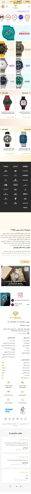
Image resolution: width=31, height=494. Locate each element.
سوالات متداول (26, 345)
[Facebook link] (25, 419)
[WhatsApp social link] (9, 419)
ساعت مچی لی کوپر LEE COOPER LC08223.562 (8, 149)
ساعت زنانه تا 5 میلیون (9, 352)
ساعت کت (15, 375)
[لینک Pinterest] (17, 419)
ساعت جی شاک (15, 368)
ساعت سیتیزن (15, 370)
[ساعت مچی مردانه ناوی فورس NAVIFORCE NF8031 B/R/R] (7, 103)
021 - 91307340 (21, 322)
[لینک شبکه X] (21, 419)
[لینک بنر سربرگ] (18, 2)
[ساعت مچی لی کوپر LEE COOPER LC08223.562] (7, 139)
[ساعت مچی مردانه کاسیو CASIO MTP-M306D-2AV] (23, 139)
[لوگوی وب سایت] (15, 6)
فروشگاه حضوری (25, 353)
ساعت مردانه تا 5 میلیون (9, 343)
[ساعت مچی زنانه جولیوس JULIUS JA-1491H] (23, 103)
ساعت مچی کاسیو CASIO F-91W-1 (21, 449)
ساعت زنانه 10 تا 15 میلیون (8, 357)
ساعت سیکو (15, 365)
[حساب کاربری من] (7, 6)
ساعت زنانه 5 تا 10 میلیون (8, 354)
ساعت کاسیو (15, 363)
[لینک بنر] (15, 32)
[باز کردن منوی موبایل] (29, 6)
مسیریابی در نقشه (22, 333)
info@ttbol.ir (23, 325)
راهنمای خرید (26, 341)
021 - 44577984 (12, 322)
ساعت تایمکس (15, 373)
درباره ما (27, 348)
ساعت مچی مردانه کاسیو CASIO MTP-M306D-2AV (24, 149)
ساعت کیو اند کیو (15, 378)
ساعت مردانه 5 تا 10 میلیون (8, 345)
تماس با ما (26, 350)
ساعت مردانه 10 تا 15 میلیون (10, 348)
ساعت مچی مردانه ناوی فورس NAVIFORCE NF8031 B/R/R (7, 112)
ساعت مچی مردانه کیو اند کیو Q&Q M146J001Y (19, 464)
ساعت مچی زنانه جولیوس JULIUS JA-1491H (24, 112)
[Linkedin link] (13, 419)
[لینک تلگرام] (5, 419)
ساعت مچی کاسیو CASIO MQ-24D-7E (21, 480)
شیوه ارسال (26, 343)
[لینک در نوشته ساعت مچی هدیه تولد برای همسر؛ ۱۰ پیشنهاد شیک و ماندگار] (15, 276)
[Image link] (15, 315)
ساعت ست (12, 341)
